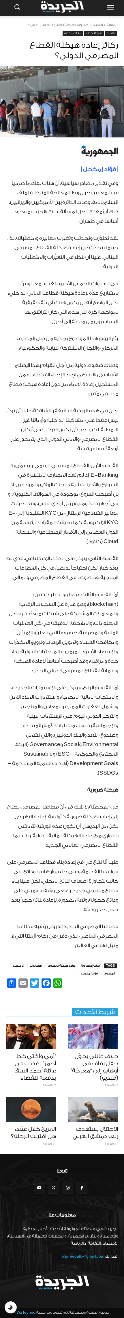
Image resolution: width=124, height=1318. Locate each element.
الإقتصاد (18, 966)
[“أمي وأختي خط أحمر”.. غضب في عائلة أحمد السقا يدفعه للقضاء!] (31, 1036)
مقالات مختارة (72, 33)
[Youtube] (39, 1188)
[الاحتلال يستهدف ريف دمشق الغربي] (93, 1109)
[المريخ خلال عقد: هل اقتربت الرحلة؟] (31, 1109)
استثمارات (36, 966)
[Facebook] (81, 1188)
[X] (53, 1188)
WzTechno (25, 1312)
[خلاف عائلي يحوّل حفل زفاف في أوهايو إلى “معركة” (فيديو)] (93, 1036)
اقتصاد (98, 25)
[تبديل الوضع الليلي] (11, 1307)
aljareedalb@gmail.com (83, 1256)
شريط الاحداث (94, 33)
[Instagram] (67, 1188)
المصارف (109, 973)
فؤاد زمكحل (89, 973)
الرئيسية (112, 25)
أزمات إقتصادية (90, 966)
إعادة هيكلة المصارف (61, 966)
